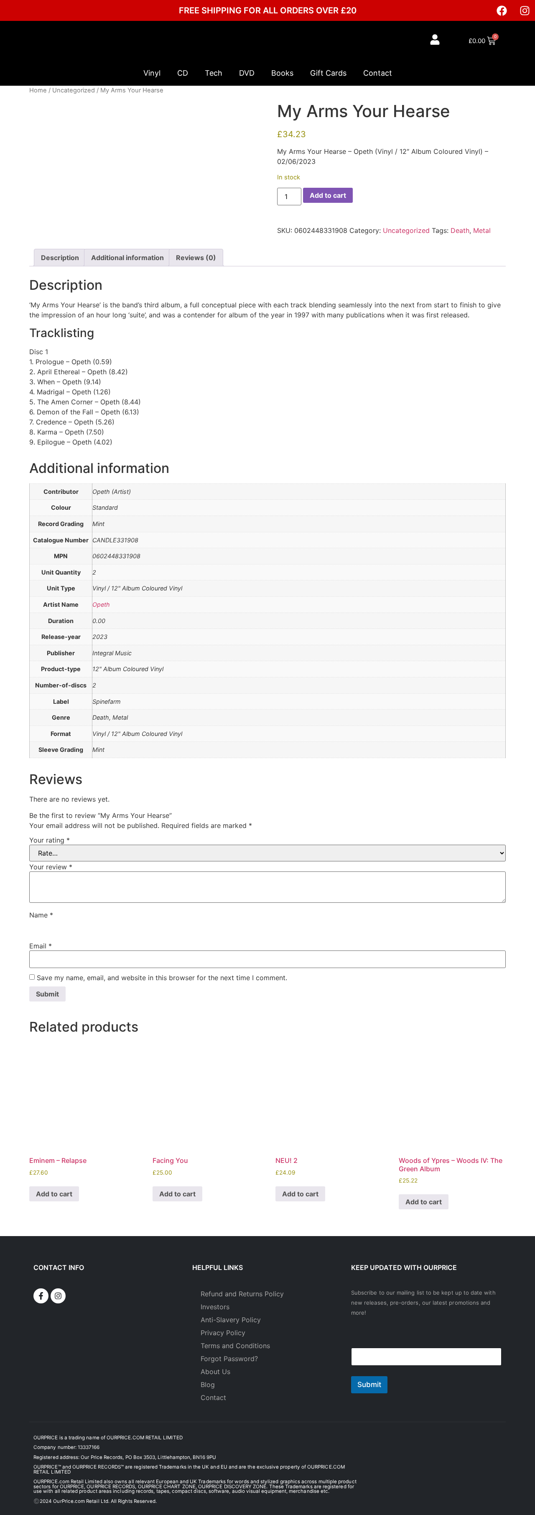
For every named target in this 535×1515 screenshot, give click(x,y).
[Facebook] (501, 10)
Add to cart (328, 195)
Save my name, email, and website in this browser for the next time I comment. (162, 977)
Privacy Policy (223, 1332)
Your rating (49, 840)
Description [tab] (60, 257)
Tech (213, 73)
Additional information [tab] (127, 257)
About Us (215, 1371)
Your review (50, 867)
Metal (482, 230)
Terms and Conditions (235, 1345)
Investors (215, 1307)
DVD (247, 73)
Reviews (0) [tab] (196, 257)
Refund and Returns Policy (242, 1294)
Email (40, 946)
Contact (377, 73)
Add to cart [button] (54, 1194)
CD (182, 73)
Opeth (101, 604)
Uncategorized (73, 90)
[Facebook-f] (40, 1295)
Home (38, 90)
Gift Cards (328, 73)
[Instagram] (524, 10)
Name (41, 915)
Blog (208, 1384)
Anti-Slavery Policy (231, 1320)
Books (282, 73)
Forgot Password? (229, 1358)
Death (460, 230)
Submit (369, 1384)
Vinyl (151, 73)
